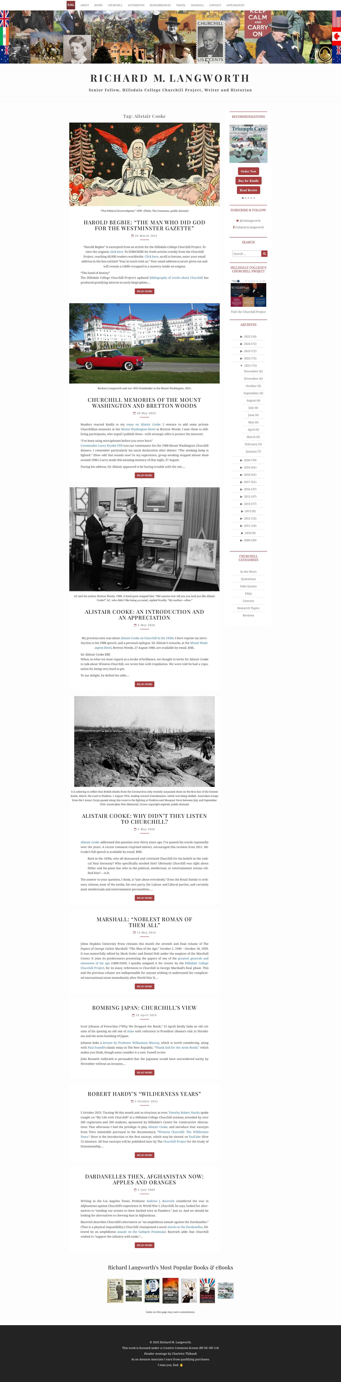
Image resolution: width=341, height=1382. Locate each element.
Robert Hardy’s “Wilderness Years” (144, 1093)
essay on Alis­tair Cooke (143, 424)
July (251, 427)
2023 (247, 370)
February (251, 463)
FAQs (248, 612)
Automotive (136, 5)
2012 (247, 537)
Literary (248, 620)
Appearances (235, 5)
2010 (248, 552)
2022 (247, 377)
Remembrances (160, 5)
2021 (247, 385)
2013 (248, 530)
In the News (248, 591)
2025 (247, 356)
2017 (247, 501)
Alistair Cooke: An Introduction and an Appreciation (144, 614)
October (251, 405)
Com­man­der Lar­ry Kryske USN (102, 445)
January (251, 471)
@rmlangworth (250, 240)
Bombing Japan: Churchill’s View (144, 1007)
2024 (247, 363)
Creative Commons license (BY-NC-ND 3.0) (191, 1348)
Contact (215, 5)
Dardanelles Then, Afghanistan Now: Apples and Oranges (144, 1179)
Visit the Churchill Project (248, 331)
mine (130, 1031)
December (251, 390)
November (251, 398)
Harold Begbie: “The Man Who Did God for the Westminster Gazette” (144, 225)
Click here (151, 256)
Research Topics (248, 627)
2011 (247, 545)
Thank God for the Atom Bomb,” (177, 1047)
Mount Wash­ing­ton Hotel (138, 429)
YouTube (195, 1137)
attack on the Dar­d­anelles (184, 1227)
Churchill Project (174, 1141)
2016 (247, 508)
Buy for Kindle (248, 199)
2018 (247, 494)
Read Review (248, 209)
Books (98, 5)
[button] (242, 217)
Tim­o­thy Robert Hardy (184, 1112)
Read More (145, 291)
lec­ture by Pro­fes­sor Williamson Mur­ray (131, 1043)
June (251, 434)
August (251, 420)
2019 (247, 486)
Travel (181, 5)
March (251, 456)
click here (116, 252)
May (251, 441)
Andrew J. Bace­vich (161, 1201)
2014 (247, 523)
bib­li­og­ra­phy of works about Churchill (176, 278)
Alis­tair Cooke (90, 842)
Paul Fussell (96, 1047)
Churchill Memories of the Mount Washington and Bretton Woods (144, 402)
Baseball (197, 5)
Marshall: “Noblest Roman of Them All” (144, 922)
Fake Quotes (248, 605)
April (251, 449)
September (251, 412)
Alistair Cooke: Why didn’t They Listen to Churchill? (144, 818)
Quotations (248, 598)
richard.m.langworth (249, 246)
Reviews (248, 634)
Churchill (115, 5)
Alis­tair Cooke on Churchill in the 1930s (147, 638)
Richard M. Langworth (71, 5)
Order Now (248, 190)
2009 (247, 559)
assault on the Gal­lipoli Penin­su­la (141, 1232)
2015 (247, 516)
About (84, 5)
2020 (247, 479)
